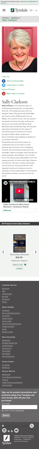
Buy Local (5, 296)
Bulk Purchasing (7, 385)
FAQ (3, 291)
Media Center (6, 374)
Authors (15, 17)
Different (7, 210)
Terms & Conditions (28, 438)
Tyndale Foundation (8, 326)
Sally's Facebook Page (15, 81)
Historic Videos (7, 321)
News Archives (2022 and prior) (11, 324)
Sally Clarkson (9, 20)
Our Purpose (6, 316)
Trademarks (17, 438)
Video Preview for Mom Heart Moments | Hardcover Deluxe (16, 205)
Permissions (6, 299)
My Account (5, 288)
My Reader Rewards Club (9, 343)
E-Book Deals (6, 351)
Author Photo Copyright (21, 441)
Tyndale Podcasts (7, 346)
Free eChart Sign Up (8, 356)
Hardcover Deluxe (19, 261)
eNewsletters (6, 340)
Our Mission (6, 310)
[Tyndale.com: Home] (19, 10)
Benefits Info (6, 367)
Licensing (5, 380)
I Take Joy (5, 77)
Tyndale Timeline (7, 318)
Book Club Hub (6, 348)
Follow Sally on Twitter (15, 85)
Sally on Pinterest (8, 89)
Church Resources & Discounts (11, 377)
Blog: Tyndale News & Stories (11, 313)
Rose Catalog (6, 354)
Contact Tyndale (7, 294)
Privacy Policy (20, 410)
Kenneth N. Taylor (7, 332)
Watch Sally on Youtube (15, 94)
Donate (4, 329)
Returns (4, 302)
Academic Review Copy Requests (12, 382)
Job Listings (6, 365)
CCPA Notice (27, 439)
